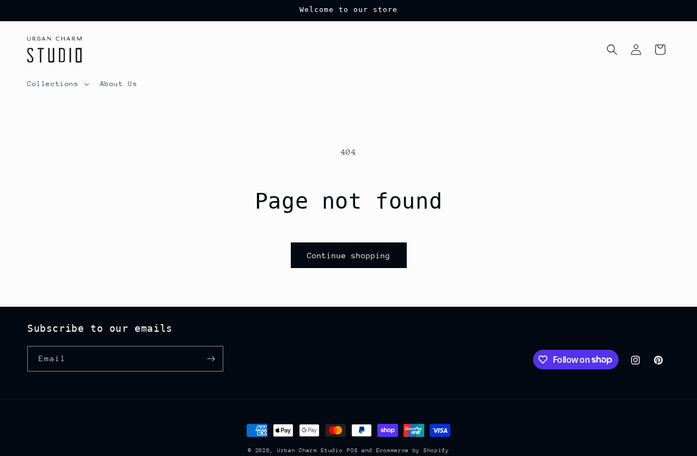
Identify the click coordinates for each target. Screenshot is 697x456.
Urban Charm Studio (310, 450)
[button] (57, 83)
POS (352, 450)
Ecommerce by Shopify (412, 450)
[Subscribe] (211, 359)
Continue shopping (348, 255)
